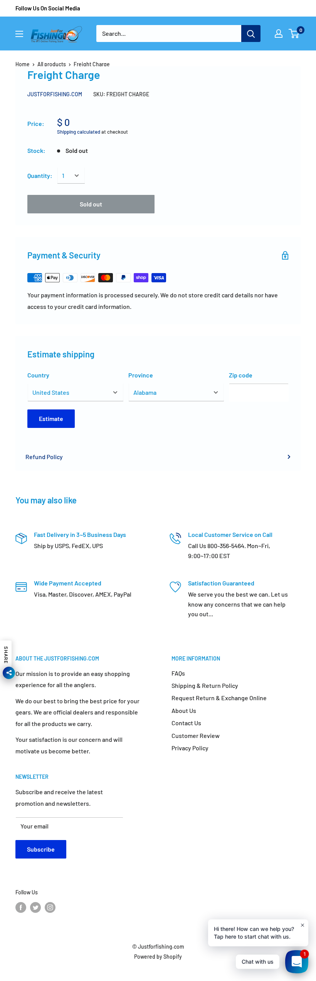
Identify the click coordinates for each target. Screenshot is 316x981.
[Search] (251, 33)
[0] (294, 33)
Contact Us (186, 722)
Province (140, 375)
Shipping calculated (78, 132)
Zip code (240, 375)
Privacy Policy (189, 747)
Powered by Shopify (158, 956)
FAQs (178, 673)
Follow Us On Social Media (47, 8)
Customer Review (195, 735)
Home (22, 64)
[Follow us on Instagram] (50, 907)
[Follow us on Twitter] (35, 907)
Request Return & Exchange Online (219, 697)
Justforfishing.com (54, 94)
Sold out (91, 204)
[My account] (278, 33)
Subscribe (41, 849)
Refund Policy (44, 456)
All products (51, 64)
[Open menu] (19, 34)
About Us (183, 710)
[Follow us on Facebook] (20, 907)
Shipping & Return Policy (204, 685)
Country (38, 375)
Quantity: (39, 175)
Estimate (51, 418)
